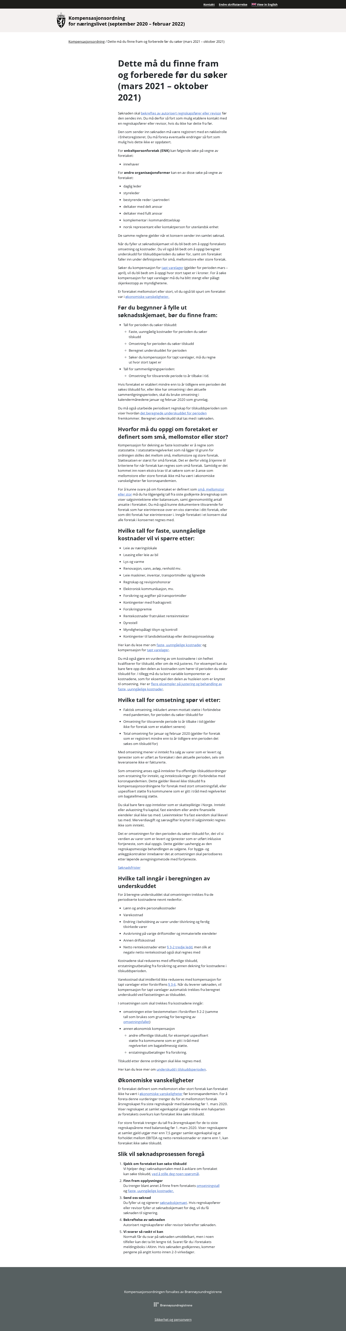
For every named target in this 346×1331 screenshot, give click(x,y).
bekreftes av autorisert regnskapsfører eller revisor (181, 113)
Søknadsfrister (129, 867)
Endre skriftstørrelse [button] (233, 4)
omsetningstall (208, 1185)
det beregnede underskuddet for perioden (173, 413)
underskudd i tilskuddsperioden (181, 1069)
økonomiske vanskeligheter (161, 1093)
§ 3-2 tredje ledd (179, 947)
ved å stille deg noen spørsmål (175, 1174)
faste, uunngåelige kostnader (179, 645)
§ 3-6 (172, 984)
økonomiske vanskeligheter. (147, 296)
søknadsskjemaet (173, 1202)
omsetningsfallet (136, 1021)
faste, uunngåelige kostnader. (151, 1191)
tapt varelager (172, 267)
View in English (267, 4)
